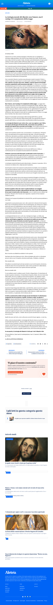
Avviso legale (22, 600)
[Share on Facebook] (38, 343)
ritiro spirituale (9, 496)
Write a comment (26, 393)
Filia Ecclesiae (20, 21)
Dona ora (3, 8)
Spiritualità (7, 13)
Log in (30, 388)
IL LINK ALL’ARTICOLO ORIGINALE (14, 339)
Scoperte (7, 591)
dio (7, 538)
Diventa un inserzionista (31, 600)
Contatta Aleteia (40, 600)
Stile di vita (7, 588)
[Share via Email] (45, 343)
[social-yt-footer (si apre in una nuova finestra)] (22, 596)
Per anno (36, 586)
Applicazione (22, 588)
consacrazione (9, 516)
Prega (29, 8)
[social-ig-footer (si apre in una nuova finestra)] (30, 596)
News (6, 586)
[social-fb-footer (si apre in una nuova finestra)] (25, 596)
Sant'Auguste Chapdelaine (30, 5)
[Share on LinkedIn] (40, 343)
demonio (8, 472)
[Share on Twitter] (42, 343)
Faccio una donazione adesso (14, 372)
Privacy (45, 600)
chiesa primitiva (9, 439)
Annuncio (21, 590)
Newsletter (22, 586)
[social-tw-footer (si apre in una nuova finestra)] (27, 596)
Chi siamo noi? (16, 600)
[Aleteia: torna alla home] (26, 3)
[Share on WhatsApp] (47, 343)
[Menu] (8, 3)
